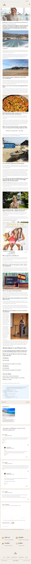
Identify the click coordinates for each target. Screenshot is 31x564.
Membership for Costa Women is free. (7, 390)
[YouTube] (16, 560)
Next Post (28, 402)
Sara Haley (6, 462)
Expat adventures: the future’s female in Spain (11, 376)
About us (26, 557)
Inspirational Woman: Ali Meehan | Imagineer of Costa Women (14, 377)
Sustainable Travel (21, 557)
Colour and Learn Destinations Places (10, 419)
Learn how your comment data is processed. (18, 529)
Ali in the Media (6, 395)
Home (4, 557)
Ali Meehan (5, 392)
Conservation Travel (14, 557)
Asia (6, 51)
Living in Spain (11, 420)
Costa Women (11, 27)
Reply (27, 486)
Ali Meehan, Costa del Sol (7, 379)
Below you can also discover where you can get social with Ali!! (11, 391)
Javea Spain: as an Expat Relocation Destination (7, 418)
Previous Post (3, 402)
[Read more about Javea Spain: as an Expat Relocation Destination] (8, 412)
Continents (8, 557)
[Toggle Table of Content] (27, 386)
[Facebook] (14, 560)
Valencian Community (8, 421)
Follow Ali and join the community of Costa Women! (11, 393)
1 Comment (3, 419)
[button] (29, 4)
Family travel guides (6, 420)
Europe (3, 420)
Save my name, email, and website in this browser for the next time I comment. (14, 520)
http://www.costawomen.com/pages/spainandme (9, 220)
